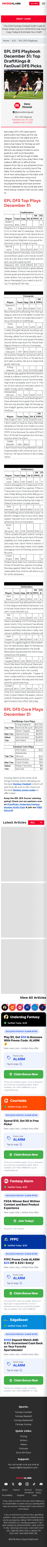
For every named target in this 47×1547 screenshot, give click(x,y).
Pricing (23, 1436)
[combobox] (36, 822)
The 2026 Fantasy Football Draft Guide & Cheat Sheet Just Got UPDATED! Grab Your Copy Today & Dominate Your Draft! (24, 29)
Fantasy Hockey (23, 1424)
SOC (14, 41)
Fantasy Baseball (23, 1416)
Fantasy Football (23, 1412)
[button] (43, 3)
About (4, 1490)
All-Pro (34, 3)
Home (6, 41)
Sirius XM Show (23, 1452)
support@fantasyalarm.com (24, 1467)
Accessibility (7, 1495)
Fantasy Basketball (23, 1420)
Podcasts (23, 1448)
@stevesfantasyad (24, 112)
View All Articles (33, 997)
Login (34, 1495)
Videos (23, 1444)
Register (20, 1495)
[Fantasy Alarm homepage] (11, 3)
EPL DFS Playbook (28, 41)
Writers (23, 1440)
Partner (16, 1490)
